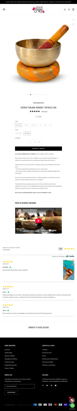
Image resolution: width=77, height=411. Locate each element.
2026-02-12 (6, 307)
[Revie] (70, 256)
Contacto (7, 350)
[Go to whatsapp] (72, 405)
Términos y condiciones (48, 365)
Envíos (44, 356)
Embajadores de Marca (11, 359)
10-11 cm (18, 125)
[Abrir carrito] (73, 9)
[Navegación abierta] (4, 9)
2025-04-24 (6, 264)
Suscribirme (11, 392)
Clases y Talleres (9, 368)
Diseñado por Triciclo (24, 405)
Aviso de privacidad (47, 362)
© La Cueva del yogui (10, 405)
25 (50, 125)
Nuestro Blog (8, 353)
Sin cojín (27, 133)
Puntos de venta (9, 362)
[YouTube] (55, 385)
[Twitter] (47, 385)
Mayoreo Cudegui (9, 356)
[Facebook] (43, 385)
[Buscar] (69, 9)
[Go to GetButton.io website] (72, 409)
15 (40, 125)
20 (45, 125)
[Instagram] (51, 385)
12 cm (26, 125)
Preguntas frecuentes (11, 365)
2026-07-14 (6, 289)
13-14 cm (33, 125)
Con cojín (18, 133)
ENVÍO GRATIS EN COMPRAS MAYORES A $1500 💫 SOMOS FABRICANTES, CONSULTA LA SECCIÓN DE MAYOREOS (38, 2)
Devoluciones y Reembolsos (50, 359)
